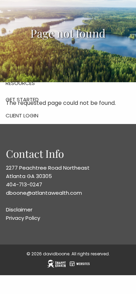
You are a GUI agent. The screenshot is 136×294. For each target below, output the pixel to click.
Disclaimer (19, 209)
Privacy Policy (23, 218)
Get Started (22, 99)
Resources (20, 83)
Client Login (22, 115)
